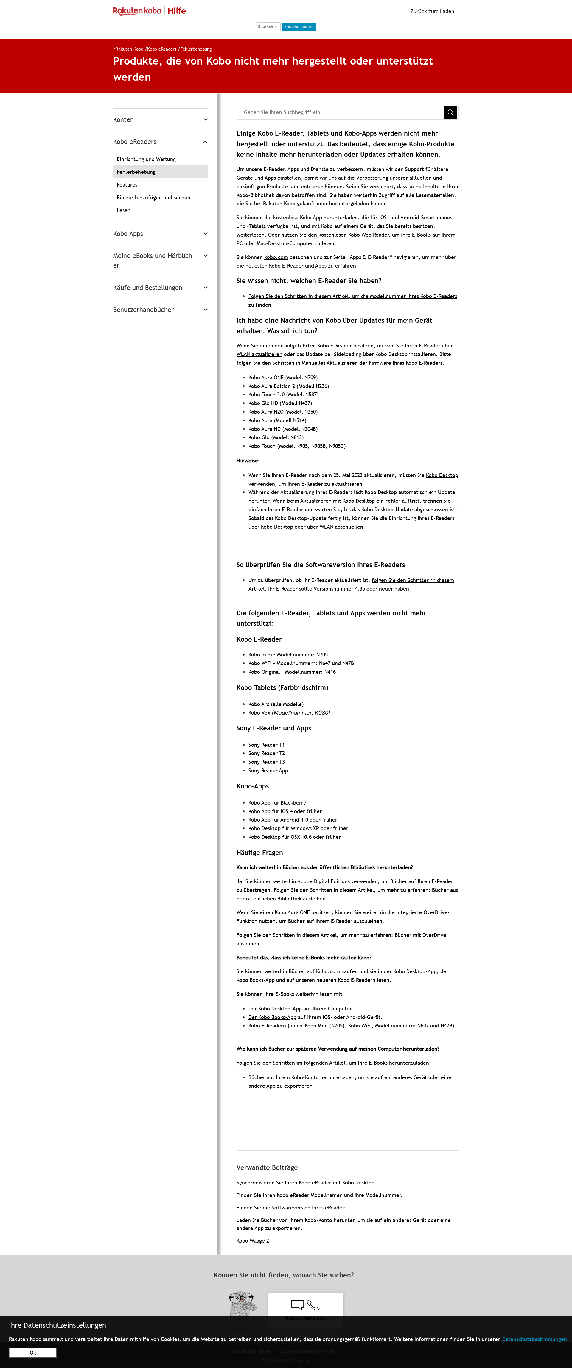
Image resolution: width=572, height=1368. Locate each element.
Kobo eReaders (161, 49)
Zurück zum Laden (431, 11)
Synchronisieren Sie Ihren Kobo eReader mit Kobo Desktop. (307, 1182)
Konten (123, 120)
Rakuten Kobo (129, 49)
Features (127, 184)
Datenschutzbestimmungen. (535, 1339)
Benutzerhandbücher (143, 310)
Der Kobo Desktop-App (275, 1008)
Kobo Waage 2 (253, 1240)
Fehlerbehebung (196, 49)
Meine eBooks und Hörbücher (152, 261)
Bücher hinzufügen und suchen (153, 197)
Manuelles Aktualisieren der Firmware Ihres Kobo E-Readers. (373, 362)
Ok (33, 1352)
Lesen (123, 210)
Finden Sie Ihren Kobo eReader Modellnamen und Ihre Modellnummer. (320, 1195)
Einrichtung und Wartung (146, 159)
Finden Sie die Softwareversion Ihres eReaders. (293, 1207)
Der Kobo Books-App (272, 1017)
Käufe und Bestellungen (147, 288)
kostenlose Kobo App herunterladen (315, 217)
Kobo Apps (128, 234)
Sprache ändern (299, 26)
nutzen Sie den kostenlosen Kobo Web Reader (334, 234)
